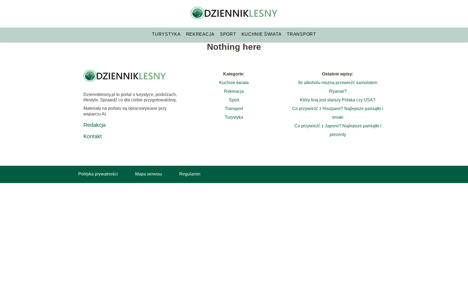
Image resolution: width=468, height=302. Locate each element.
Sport (228, 34)
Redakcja (94, 125)
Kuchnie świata (262, 34)
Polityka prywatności (98, 174)
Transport (301, 34)
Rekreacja (200, 34)
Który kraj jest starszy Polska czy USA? (337, 100)
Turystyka (166, 34)
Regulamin (189, 174)
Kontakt (92, 136)
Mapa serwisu (148, 174)
